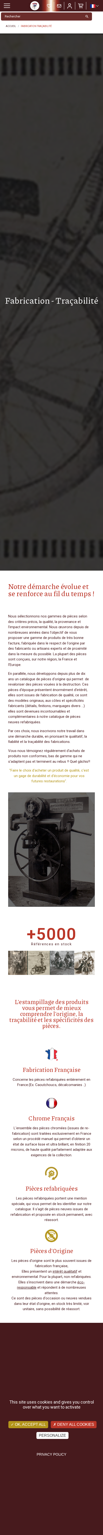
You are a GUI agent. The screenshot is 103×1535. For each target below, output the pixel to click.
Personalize (52, 1435)
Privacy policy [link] (51, 1454)
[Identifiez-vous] (69, 6)
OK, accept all (30, 1424)
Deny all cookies (75, 1424)
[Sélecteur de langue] (94, 6)
